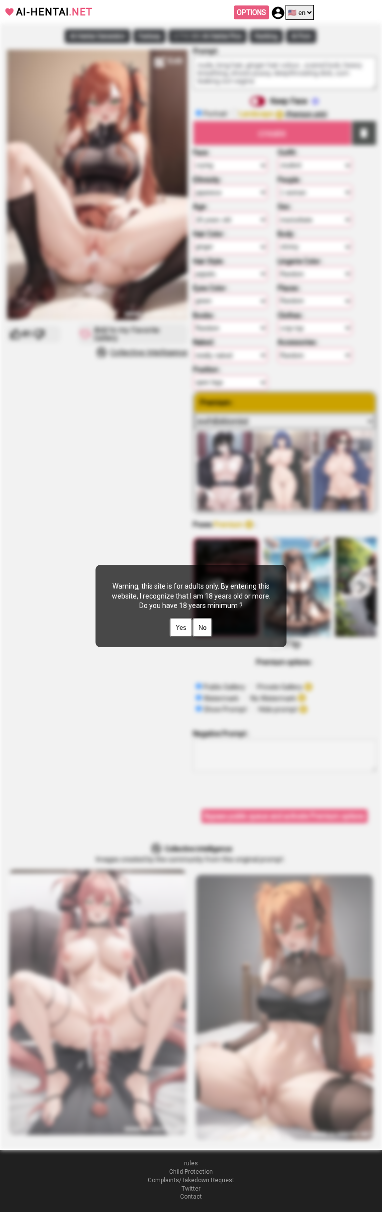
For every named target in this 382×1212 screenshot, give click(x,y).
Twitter (191, 1188)
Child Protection (191, 1171)
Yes (181, 627)
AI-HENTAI (54, 12)
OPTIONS (251, 12)
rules (191, 1163)
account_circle (278, 12)
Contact (191, 1196)
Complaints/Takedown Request (191, 1180)
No (202, 627)
